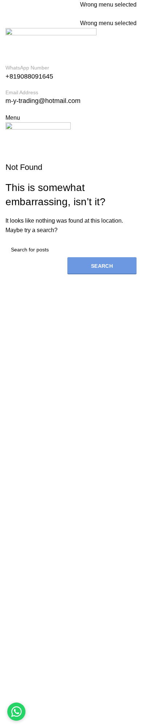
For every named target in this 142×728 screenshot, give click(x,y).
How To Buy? (22, 571)
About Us (17, 544)
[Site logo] (50, 45)
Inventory (17, 558)
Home (13, 531)
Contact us (19, 585)
